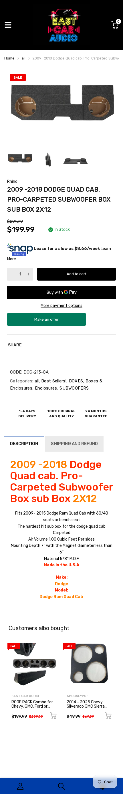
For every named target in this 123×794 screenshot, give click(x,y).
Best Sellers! (53, 381)
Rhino (12, 181)
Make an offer (46, 321)
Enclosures (45, 388)
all (36, 381)
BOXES (75, 381)
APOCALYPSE (77, 696)
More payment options (61, 305)
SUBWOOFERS (73, 388)
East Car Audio (25, 696)
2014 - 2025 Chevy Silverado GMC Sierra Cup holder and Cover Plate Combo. (86, 709)
